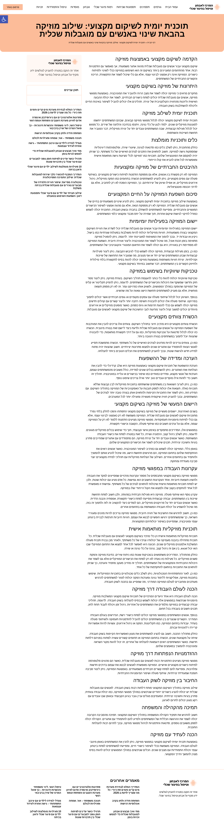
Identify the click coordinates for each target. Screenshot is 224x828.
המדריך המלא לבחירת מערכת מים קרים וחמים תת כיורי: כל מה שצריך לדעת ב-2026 (123, 790)
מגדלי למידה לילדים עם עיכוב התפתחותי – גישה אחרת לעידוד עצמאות (44, 803)
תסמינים (145, 7)
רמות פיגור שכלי (103, 7)
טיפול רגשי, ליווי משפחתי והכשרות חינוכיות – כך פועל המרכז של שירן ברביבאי (46, 790)
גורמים (157, 7)
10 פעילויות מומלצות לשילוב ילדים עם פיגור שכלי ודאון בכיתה (45, 814)
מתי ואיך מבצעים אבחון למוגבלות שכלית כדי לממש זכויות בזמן (124, 814)
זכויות (39, 7)
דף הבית (151, 42)
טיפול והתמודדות (57, 7)
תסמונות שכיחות (126, 7)
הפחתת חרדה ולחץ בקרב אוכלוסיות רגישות (58, 133)
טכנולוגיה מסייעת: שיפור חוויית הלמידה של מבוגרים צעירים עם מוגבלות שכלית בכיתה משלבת (58, 185)
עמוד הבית (171, 7)
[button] (4, 19)
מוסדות (75, 7)
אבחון (86, 7)
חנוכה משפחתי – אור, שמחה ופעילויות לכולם (57, 138)
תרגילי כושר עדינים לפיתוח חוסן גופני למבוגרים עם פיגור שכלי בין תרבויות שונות (84, 814)
